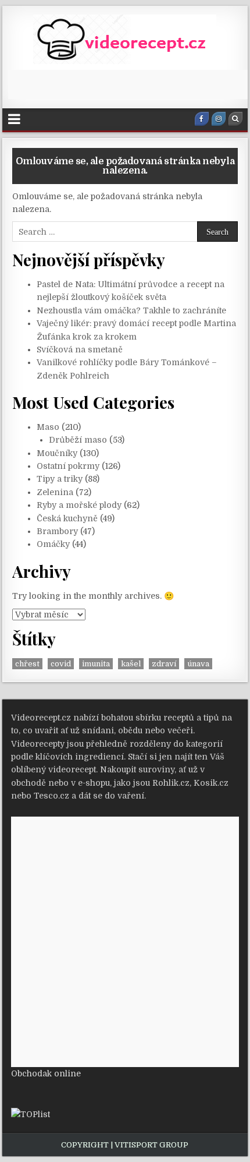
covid (61, 663)
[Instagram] (219, 119)
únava (198, 663)
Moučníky (57, 453)
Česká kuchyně (67, 518)
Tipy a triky (60, 478)
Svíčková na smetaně (80, 349)
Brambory (57, 531)
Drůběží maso (78, 439)
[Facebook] (202, 119)
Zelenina (55, 492)
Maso (48, 427)
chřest (27, 663)
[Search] (235, 119)
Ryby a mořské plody (79, 505)
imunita (96, 663)
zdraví (164, 663)
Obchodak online (46, 1073)
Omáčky (53, 544)
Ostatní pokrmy (68, 466)
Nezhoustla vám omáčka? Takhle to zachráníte (131, 310)
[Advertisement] (128, 84)
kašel (131, 663)
